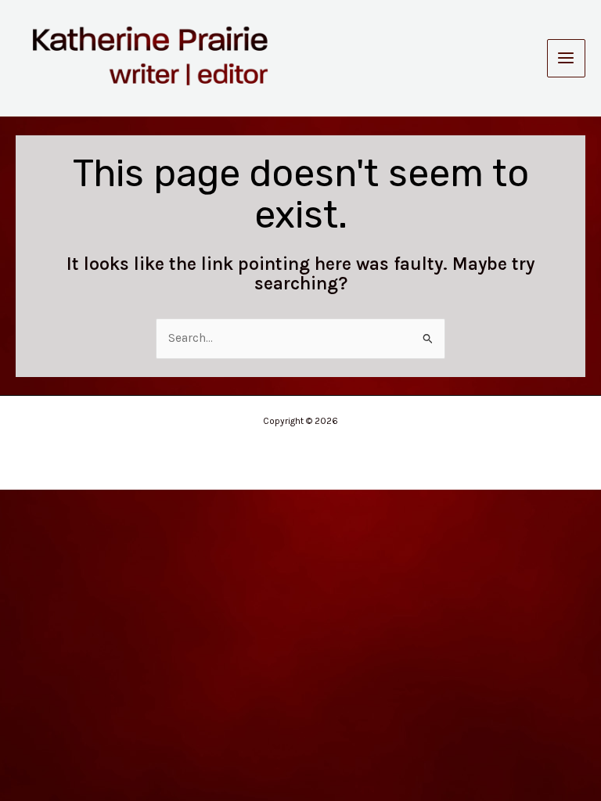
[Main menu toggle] (566, 58)
